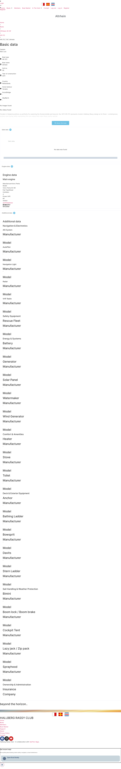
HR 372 (2, 35)
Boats (2, 27)
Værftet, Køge (34, 742)
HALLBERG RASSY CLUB (16, 718)
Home (2, 22)
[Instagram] (6, 738)
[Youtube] (11, 738)
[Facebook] (2, 738)
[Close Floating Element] (2, 765)
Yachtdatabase (8, 203)
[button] (9, 8)
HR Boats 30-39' (5, 31)
